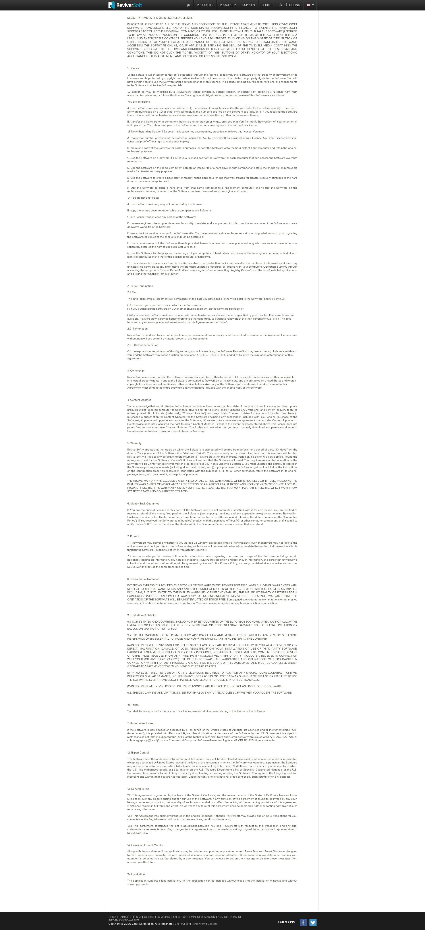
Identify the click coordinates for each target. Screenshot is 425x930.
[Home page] (188, 5)
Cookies (212, 923)
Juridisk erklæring (157, 916)
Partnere (125, 916)
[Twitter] (313, 925)
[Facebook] (303, 925)
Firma (112, 916)
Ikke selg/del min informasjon (193, 916)
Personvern (198, 923)
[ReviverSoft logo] (125, 5)
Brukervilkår (182, 923)
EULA (138, 916)
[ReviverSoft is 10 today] (178, 5)
